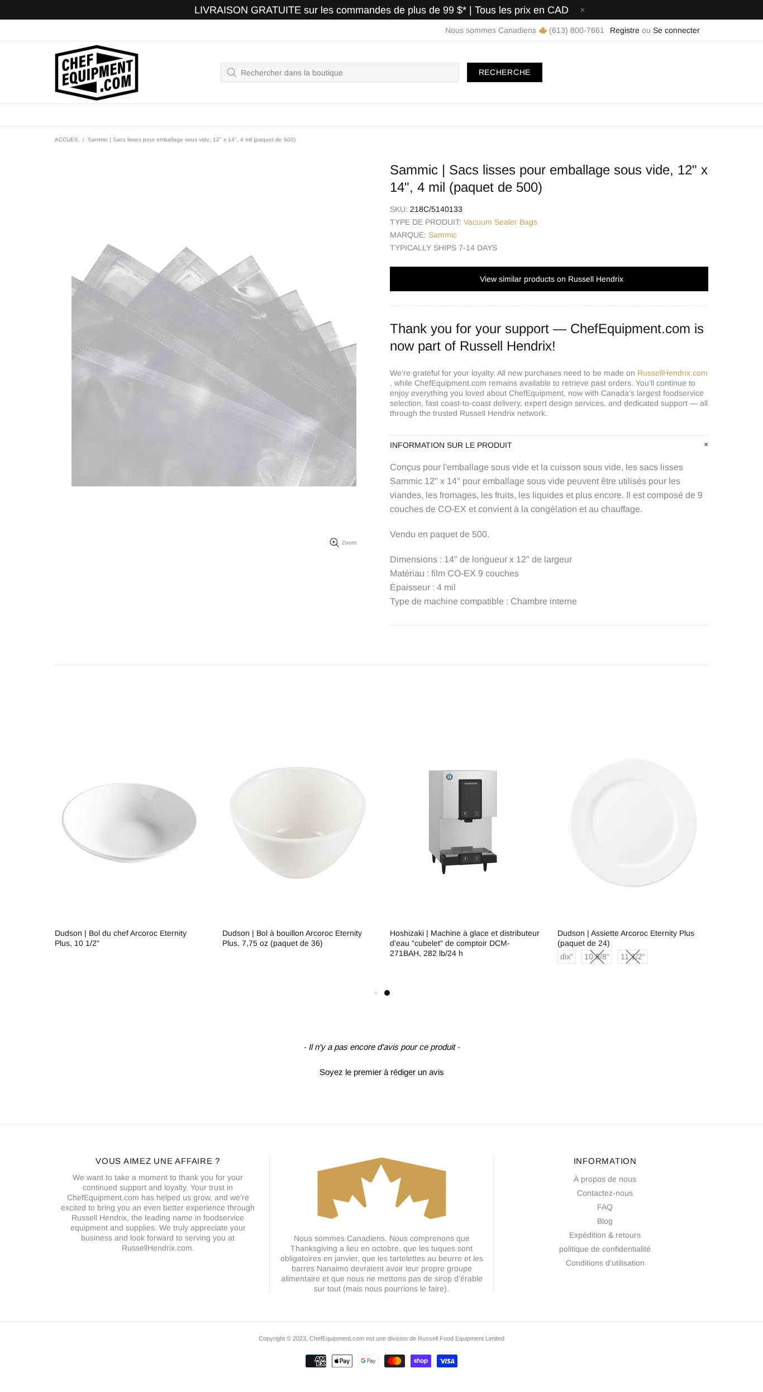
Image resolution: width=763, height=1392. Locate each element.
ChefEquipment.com (97, 72)
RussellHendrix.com (672, 372)
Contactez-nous (605, 1193)
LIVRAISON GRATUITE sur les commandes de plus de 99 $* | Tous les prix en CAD (381, 10)
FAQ (605, 1206)
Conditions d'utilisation (605, 1262)
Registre (625, 30)
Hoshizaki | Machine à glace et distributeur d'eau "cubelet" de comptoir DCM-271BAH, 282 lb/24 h (465, 943)
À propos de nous (605, 1179)
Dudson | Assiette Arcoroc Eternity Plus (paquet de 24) (625, 938)
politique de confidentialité (605, 1248)
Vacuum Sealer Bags (500, 221)
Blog (605, 1220)
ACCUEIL (67, 139)
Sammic (442, 234)
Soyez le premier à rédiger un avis (381, 1072)
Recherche (505, 72)
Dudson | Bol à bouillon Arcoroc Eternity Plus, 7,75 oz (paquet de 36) (292, 938)
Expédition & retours (605, 1234)
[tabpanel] (465, 851)
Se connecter (676, 30)
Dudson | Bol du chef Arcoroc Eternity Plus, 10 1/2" (121, 938)
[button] (381, 1070)
